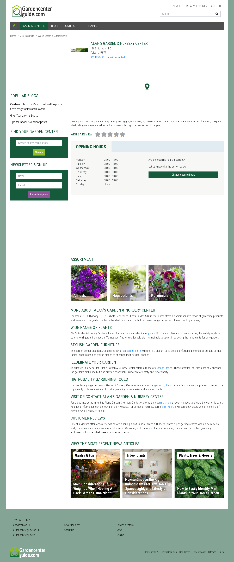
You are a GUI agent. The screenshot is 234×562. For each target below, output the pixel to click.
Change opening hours (183, 174)
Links (221, 552)
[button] (147, 86)
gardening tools (162, 385)
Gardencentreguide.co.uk (25, 530)
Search (39, 152)
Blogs (55, 26)
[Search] (216, 14)
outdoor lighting (163, 368)
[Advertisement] (39, 65)
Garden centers (34, 26)
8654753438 (97, 57)
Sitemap (212, 552)
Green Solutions (169, 552)
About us (216, 6)
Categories (73, 26)
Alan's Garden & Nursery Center (52, 36)
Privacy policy (199, 552)
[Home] (15, 26)
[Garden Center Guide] (32, 10)
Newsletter (180, 6)
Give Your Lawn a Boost (24, 115)
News (119, 530)
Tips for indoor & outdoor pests (28, 122)
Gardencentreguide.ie (23, 535)
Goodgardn (184, 552)
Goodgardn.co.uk (21, 525)
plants (151, 333)
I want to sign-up (39, 194)
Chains (92, 26)
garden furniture (132, 350)
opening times (163, 402)
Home (13, 36)
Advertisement (199, 6)
